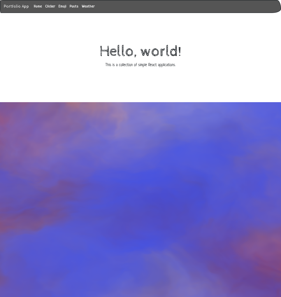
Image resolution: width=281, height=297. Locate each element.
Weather (88, 6)
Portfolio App (16, 6)
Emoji (62, 6)
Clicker (50, 6)
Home (38, 6)
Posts (74, 6)
